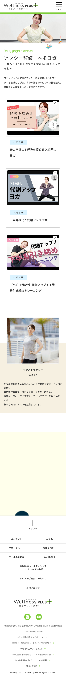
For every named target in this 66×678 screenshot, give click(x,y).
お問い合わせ (33, 587)
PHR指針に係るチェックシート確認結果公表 (31, 654)
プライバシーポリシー (33, 631)
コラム (49, 538)
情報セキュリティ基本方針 (31, 648)
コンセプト (16, 538)
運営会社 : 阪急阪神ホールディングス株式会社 (32, 643)
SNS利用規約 (31, 666)
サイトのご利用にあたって (33, 578)
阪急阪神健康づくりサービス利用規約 (31, 660)
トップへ (33, 528)
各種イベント (49, 547)
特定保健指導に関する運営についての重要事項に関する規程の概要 (33, 625)
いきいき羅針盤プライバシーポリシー (33, 637)
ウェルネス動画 (16, 557)
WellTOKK (49, 557)
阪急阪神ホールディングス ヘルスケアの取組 (33, 567)
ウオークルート (16, 547)
